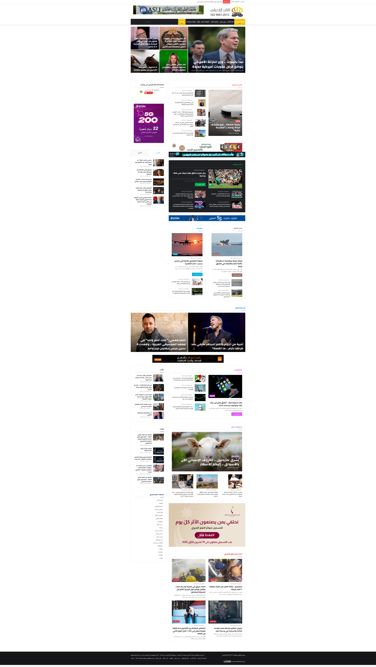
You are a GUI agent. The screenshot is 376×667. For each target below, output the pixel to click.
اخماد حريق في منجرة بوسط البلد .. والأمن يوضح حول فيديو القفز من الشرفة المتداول (190, 589)
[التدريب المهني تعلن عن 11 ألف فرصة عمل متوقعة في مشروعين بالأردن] (200, 122)
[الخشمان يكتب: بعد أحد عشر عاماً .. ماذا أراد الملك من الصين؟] (158, 378)
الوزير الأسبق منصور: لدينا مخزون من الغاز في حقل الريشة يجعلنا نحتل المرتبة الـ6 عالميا (145, 42)
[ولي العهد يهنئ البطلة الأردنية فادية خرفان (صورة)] (202, 102)
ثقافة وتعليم (159, 518)
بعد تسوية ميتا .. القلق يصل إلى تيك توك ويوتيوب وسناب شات (226, 404)
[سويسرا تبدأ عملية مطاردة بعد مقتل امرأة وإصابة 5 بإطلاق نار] (197, 291)
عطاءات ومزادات (191, 22)
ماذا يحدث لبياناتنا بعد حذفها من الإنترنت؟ (183, 388)
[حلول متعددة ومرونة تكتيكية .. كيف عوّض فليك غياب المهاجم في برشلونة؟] (200, 194)
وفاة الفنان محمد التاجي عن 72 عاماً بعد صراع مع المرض (182, 94)
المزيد (182, 22)
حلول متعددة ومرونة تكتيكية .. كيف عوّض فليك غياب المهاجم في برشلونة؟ (182, 196)
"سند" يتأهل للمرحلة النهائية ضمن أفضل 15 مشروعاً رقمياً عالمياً (183, 407)
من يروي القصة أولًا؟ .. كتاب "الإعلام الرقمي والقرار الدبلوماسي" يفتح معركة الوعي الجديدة (182, 114)
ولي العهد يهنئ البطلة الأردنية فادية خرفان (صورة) (184, 103)
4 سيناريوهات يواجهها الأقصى (144, 414)
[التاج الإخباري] (227, 11)
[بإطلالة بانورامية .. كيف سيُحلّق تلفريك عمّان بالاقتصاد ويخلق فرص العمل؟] (207, 481)
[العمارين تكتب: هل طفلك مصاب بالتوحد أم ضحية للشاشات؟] (158, 190)
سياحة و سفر (159, 530)
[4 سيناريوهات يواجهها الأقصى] (158, 415)
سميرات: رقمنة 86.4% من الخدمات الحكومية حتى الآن (182, 398)
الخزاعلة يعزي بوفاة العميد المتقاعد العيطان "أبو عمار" (143, 458)
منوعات (160, 555)
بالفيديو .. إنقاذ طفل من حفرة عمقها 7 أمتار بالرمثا (225, 588)
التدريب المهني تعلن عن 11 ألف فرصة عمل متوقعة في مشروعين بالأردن (183, 124)
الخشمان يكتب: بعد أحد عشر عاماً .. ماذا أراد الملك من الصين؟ (143, 377)
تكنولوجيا (160, 521)
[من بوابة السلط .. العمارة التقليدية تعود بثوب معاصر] (158, 182)
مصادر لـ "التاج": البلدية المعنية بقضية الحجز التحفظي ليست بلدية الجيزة (232, 494)
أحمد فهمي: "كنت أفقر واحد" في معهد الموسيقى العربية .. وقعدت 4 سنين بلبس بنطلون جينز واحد (161, 344)
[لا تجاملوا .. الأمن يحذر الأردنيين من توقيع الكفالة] (145, 61)
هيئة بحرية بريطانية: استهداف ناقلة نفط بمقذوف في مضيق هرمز (229, 263)
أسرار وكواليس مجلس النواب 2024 (145, 658)
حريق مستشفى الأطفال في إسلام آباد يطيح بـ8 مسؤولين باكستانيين (221, 295)
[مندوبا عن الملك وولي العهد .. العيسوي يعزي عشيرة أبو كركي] (158, 479)
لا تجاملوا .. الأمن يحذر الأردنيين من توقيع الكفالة (145, 68)
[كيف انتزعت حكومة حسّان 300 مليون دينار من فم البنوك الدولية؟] (158, 397)
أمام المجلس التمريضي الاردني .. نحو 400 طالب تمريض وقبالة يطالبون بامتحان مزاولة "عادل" (182, 494)
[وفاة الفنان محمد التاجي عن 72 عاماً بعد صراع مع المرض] (200, 93)
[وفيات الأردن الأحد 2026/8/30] (158, 451)
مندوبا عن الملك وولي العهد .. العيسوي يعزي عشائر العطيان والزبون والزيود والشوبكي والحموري (144, 438)
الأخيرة (158, 153)
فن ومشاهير (159, 540)
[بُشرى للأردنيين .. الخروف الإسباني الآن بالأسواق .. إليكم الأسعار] (207, 451)
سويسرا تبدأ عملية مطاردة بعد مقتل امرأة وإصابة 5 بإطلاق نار (181, 292)
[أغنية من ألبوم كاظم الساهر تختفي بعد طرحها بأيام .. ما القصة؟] (216, 332)
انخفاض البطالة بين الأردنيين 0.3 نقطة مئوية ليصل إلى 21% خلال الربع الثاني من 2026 (189, 631)
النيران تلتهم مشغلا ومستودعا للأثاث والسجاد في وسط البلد (228, 629)
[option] (188, 50)
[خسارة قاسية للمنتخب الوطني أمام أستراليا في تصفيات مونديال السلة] (236, 204)
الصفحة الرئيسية (240, 22)
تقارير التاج (158, 658)
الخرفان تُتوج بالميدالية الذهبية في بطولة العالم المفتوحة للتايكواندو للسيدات (183, 206)
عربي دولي (223, 22)
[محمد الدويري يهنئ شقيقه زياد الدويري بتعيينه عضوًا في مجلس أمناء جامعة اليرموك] (158, 200)
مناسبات (160, 552)
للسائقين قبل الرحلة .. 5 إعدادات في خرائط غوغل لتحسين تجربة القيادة (183, 379)
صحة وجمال (159, 533)
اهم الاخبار (160, 512)
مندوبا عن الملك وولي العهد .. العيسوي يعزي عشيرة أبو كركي (144, 479)
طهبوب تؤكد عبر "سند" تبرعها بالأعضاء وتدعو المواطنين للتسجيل (205, 1)
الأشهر (140, 153)
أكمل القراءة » (200, 184)
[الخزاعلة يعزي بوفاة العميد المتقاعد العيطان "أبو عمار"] (158, 459)
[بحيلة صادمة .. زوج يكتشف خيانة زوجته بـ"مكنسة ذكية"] (225, 113)
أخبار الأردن (230, 22)
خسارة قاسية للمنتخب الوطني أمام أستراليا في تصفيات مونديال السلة (219, 205)
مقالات (161, 549)
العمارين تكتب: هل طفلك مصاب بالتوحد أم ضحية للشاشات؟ (144, 190)
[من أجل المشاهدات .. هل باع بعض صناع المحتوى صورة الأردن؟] (158, 387)
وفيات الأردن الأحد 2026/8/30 (146, 449)
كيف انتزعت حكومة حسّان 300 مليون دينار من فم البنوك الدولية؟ (143, 396)
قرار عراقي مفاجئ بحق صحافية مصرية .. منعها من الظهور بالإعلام (174, 67)
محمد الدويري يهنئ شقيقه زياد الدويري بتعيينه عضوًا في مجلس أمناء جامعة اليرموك (143, 200)
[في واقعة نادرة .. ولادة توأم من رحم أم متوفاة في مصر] (197, 282)
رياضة (198, 22)
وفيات (161, 558)
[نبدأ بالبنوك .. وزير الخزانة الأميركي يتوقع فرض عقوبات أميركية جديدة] (216, 50)
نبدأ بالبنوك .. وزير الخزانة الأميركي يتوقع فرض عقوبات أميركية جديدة (217, 64)
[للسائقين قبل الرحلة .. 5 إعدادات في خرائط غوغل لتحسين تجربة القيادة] (200, 378)
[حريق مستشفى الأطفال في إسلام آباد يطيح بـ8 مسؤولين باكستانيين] (236, 293)
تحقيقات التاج (205, 22)
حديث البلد (160, 524)
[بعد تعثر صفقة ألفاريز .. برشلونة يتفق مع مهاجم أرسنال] (236, 194)
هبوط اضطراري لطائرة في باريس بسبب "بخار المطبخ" (188, 262)
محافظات (160, 546)
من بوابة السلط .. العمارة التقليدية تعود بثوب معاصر (143, 180)
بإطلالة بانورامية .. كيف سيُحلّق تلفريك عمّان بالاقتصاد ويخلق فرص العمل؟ (207, 494)
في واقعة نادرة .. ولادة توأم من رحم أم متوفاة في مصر (181, 282)
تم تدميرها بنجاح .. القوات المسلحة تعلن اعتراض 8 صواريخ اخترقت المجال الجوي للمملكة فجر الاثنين (174, 42)
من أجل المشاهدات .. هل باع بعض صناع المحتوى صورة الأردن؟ (143, 387)
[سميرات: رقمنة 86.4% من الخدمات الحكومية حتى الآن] (200, 397)
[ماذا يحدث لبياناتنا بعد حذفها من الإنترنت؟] (200, 388)
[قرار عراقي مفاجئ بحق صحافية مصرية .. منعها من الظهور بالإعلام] (173, 61)
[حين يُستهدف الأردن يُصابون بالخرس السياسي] (158, 406)
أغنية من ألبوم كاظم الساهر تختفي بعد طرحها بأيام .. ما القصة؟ (217, 346)
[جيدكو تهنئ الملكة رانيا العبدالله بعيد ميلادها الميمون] (158, 172)
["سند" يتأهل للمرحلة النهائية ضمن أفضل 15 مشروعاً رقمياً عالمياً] (200, 407)
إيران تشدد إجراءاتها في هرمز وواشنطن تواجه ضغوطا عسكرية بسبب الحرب (221, 284)
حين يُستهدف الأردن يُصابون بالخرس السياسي (143, 405)
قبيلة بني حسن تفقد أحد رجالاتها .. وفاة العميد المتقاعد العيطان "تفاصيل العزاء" (143, 468)
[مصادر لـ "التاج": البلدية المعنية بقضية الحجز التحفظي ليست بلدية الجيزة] (235, 481)
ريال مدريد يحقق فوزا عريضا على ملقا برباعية (189, 174)
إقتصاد (161, 503)
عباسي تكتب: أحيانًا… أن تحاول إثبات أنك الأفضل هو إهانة (143, 162)
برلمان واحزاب (215, 22)
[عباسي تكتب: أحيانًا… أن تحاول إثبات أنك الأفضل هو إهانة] (158, 162)
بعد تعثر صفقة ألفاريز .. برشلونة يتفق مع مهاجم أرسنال (221, 195)
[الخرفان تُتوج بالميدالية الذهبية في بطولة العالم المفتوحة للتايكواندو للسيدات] (200, 204)
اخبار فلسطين (159, 506)
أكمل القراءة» (237, 275)
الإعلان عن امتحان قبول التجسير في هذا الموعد (182, 134)
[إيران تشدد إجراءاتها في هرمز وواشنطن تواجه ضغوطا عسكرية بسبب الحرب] (236, 282)
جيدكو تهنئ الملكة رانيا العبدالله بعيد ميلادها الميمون (144, 172)
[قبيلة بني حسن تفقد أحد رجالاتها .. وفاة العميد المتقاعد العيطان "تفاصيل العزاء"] (158, 468)
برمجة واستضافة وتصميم (238, 661)
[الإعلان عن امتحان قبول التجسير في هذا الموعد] (200, 133)
